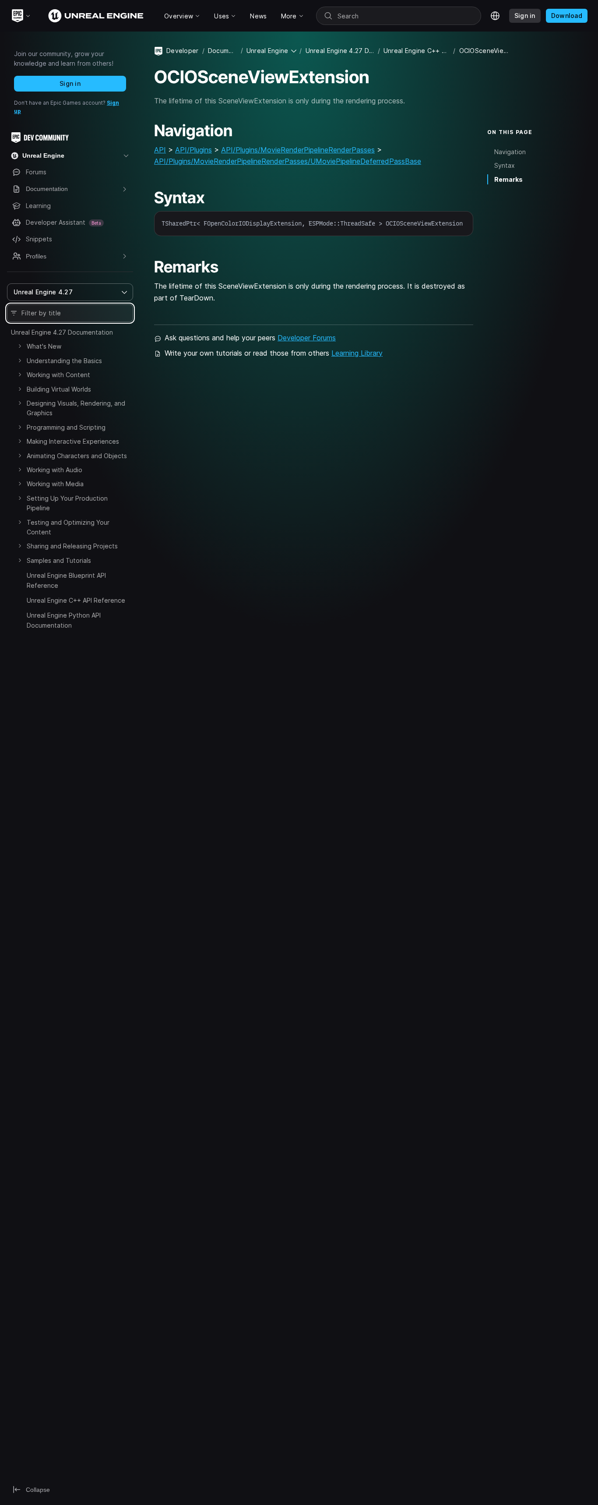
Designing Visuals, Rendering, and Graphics (76, 408)
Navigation (510, 151)
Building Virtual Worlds (59, 389)
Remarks (508, 179)
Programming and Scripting (66, 427)
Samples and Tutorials (59, 560)
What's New (44, 346)
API (160, 149)
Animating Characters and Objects (77, 455)
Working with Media (55, 484)
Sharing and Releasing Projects (72, 546)
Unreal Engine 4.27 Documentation (62, 332)
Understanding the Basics (64, 360)
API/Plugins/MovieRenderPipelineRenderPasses (298, 149)
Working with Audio (54, 469)
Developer (182, 50)
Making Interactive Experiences (73, 441)
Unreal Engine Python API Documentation (64, 620)
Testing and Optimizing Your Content (68, 527)
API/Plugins (193, 149)
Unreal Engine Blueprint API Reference (66, 580)
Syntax (504, 165)
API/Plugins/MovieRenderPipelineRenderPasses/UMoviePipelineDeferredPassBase (287, 161)
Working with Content (58, 374)
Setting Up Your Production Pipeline (67, 503)
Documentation (222, 50)
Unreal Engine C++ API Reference (76, 600)
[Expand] (19, 346)
